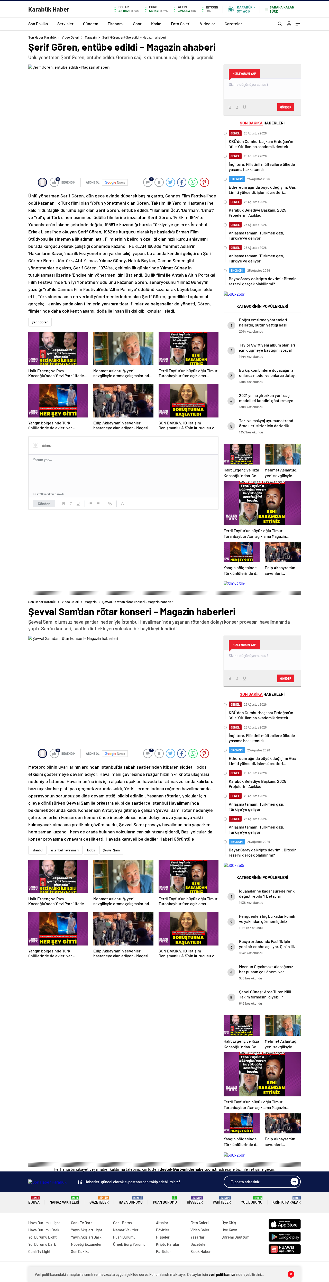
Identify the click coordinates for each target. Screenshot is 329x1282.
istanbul (37, 850)
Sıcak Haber (200, 1251)
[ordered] (90, 504)
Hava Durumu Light (44, 1222)
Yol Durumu (251, 1200)
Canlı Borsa (122, 1222)
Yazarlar (197, 1237)
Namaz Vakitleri (64, 1200)
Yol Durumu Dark (42, 1244)
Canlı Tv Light (39, 1251)
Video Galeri (70, 37)
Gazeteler (233, 23)
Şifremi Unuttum (235, 1237)
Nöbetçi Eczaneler (86, 1244)
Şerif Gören (40, 322)
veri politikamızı (222, 1274)
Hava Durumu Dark (43, 1230)
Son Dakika (38, 23)
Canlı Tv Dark (82, 1222)
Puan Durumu (165, 1200)
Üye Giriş (229, 1222)
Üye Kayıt (229, 1230)
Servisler (65, 23)
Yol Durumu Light (42, 1237)
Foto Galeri (180, 23)
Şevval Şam (111, 850)
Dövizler (162, 1230)
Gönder (44, 503)
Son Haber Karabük (42, 37)
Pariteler (222, 1200)
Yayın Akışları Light (86, 1230)
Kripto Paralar (286, 1200)
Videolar (207, 23)
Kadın (156, 23)
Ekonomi (116, 23)
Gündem (90, 23)
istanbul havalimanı (65, 850)
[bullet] (97, 504)
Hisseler (195, 1200)
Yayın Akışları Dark (86, 1237)
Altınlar (162, 1222)
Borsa (34, 1200)
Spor (137, 23)
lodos (91, 850)
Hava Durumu (131, 1200)
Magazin (91, 37)
